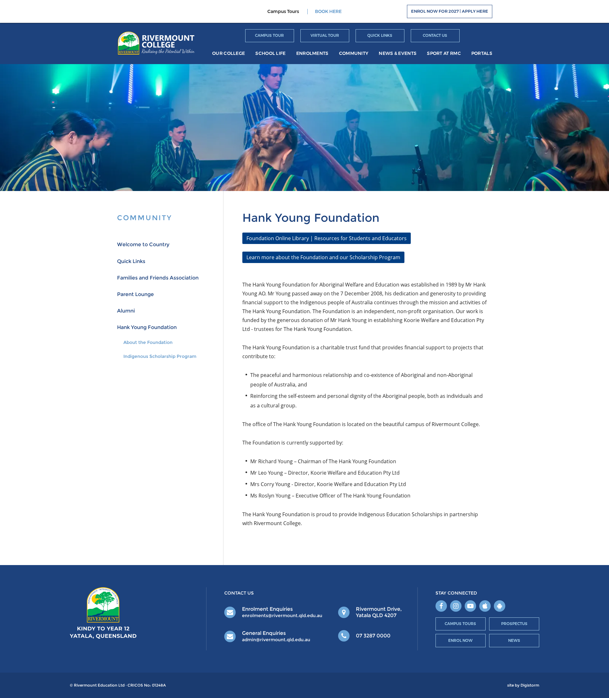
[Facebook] (441, 606)
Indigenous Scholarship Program (159, 356)
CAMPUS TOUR (269, 35)
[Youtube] (470, 606)
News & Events (397, 53)
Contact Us (435, 35)
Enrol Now (460, 640)
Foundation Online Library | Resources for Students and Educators (326, 238)
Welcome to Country (143, 244)
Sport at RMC (444, 53)
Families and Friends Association (158, 278)
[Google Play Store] (499, 606)
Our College (228, 53)
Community (354, 53)
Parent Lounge (135, 294)
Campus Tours (460, 623)
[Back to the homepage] (156, 43)
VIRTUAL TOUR (325, 35)
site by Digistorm (523, 685)
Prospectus (514, 623)
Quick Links (379, 35)
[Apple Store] (485, 606)
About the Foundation (148, 342)
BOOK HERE (328, 11)
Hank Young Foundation (147, 327)
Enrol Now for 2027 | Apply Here (449, 11)
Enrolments (312, 53)
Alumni (126, 311)
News (514, 640)
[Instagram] (456, 606)
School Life (270, 53)
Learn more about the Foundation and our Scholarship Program (323, 257)
